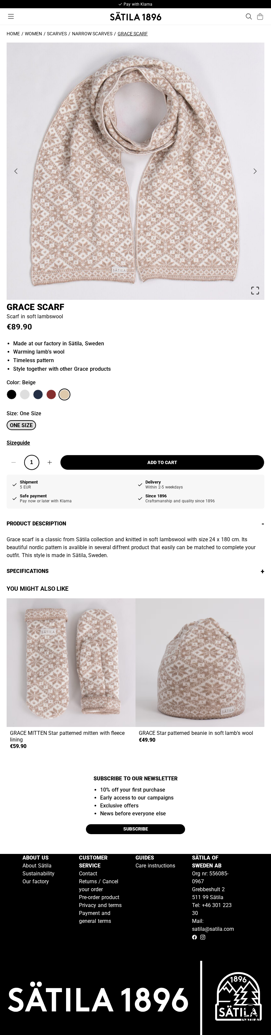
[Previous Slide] (15, 171)
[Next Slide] (255, 171)
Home (13, 33)
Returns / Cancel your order (98, 885)
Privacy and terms (100, 905)
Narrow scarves (92, 33)
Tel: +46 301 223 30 (212, 909)
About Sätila (37, 865)
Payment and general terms (95, 917)
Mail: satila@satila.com (213, 925)
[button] (135, 171)
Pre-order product (99, 897)
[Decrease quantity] (14, 462)
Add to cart (162, 462)
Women (33, 33)
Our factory (35, 881)
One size (21, 425)
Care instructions (155, 865)
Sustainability (38, 873)
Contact (88, 873)
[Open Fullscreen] (255, 290)
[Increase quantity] (50, 462)
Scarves (57, 33)
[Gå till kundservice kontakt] (250, 1014)
